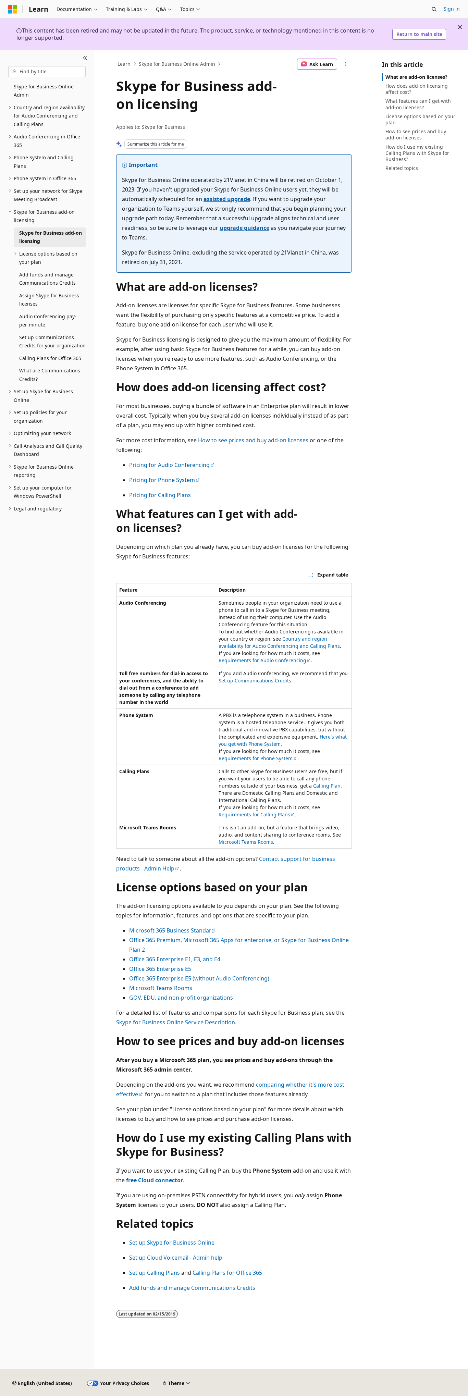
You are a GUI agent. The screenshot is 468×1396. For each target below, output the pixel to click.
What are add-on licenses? (416, 77)
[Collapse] (85, 58)
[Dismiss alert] (459, 27)
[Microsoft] (12, 9)
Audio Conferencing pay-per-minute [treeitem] (47, 320)
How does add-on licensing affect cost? (416, 89)
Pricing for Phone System (162, 480)
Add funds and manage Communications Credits (192, 1288)
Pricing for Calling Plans (160, 495)
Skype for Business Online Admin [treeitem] (44, 90)
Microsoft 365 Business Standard (172, 930)
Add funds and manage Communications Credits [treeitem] (47, 278)
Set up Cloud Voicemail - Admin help (175, 1257)
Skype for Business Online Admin (177, 64)
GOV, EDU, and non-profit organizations (181, 997)
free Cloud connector (154, 1180)
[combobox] (47, 71)
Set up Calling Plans (154, 1272)
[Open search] (434, 9)
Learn (124, 64)
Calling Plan (327, 785)
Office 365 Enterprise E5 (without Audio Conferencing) (199, 978)
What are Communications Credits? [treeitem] (49, 374)
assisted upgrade (227, 199)
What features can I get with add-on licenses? (418, 104)
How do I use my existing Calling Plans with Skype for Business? (417, 153)
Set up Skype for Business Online (171, 1242)
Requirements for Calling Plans (254, 814)
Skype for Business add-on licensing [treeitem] (50, 237)
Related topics (401, 168)
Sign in (452, 8)
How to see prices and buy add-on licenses (253, 440)
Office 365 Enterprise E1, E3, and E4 (174, 959)
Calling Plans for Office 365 (227, 1272)
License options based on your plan (420, 119)
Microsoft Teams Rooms (246, 842)
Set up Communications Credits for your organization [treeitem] (52, 341)
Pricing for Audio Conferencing (169, 465)
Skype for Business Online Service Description (175, 1022)
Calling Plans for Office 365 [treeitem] (50, 358)
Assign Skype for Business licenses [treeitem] (49, 299)
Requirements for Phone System (256, 758)
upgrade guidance (244, 228)
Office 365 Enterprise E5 (160, 969)
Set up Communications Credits (255, 680)
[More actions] (346, 64)
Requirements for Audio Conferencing (262, 660)
